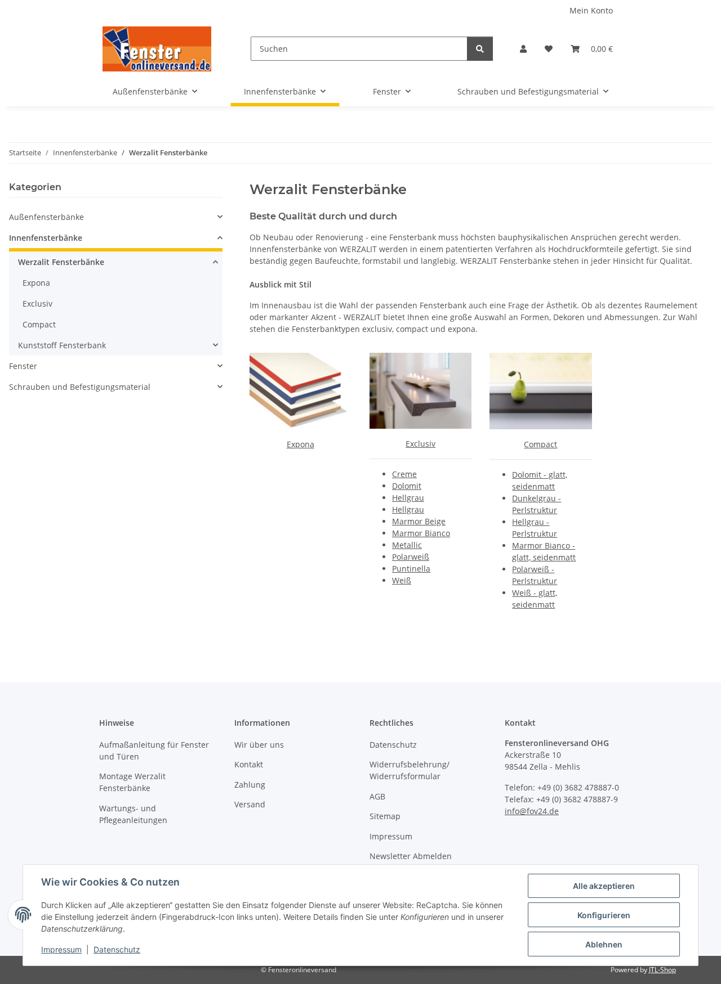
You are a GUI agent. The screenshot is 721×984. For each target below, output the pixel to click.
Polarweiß (410, 556)
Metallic (407, 545)
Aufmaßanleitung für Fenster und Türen (154, 750)
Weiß (401, 580)
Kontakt (248, 764)
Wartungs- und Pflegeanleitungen (133, 814)
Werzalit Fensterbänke (61, 262)
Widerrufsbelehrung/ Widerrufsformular (409, 770)
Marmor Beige (419, 521)
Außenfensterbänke (46, 217)
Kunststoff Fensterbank (62, 345)
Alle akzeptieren (604, 886)
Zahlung (249, 784)
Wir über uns (259, 744)
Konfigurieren (603, 915)
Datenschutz (117, 949)
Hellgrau (408, 497)
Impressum (61, 949)
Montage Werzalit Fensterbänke (132, 782)
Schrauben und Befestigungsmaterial (79, 386)
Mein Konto (591, 10)
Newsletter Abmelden (411, 856)
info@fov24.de (532, 811)
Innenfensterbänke (45, 237)
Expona (300, 444)
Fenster (23, 366)
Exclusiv (420, 443)
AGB (377, 796)
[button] (523, 48)
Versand (249, 804)
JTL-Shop (662, 969)
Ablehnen (603, 944)
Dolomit (406, 485)
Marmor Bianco (421, 533)
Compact (540, 444)
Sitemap (385, 816)
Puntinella (411, 568)
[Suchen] (480, 49)
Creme (404, 474)
